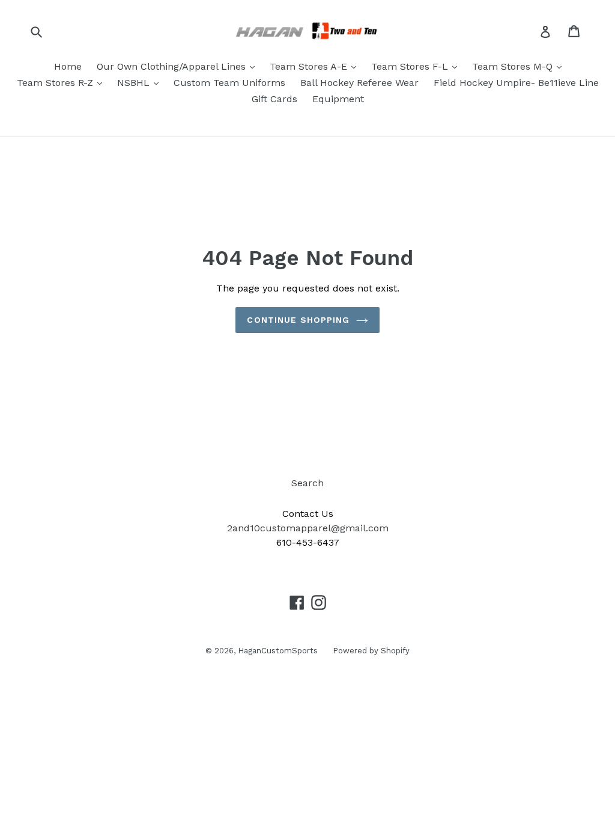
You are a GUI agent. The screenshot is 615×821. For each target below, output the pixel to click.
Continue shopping (298, 320)
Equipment (338, 99)
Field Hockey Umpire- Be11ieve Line (516, 82)
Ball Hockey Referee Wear (359, 82)
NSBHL (135, 82)
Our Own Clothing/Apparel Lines (173, 66)
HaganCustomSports (278, 650)
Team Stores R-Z (56, 82)
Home (68, 66)
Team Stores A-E (310, 66)
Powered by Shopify (371, 650)
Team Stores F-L (411, 66)
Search (307, 483)
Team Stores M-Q (514, 66)
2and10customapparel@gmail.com (308, 528)
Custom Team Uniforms (229, 82)
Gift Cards (274, 99)
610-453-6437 (307, 542)
